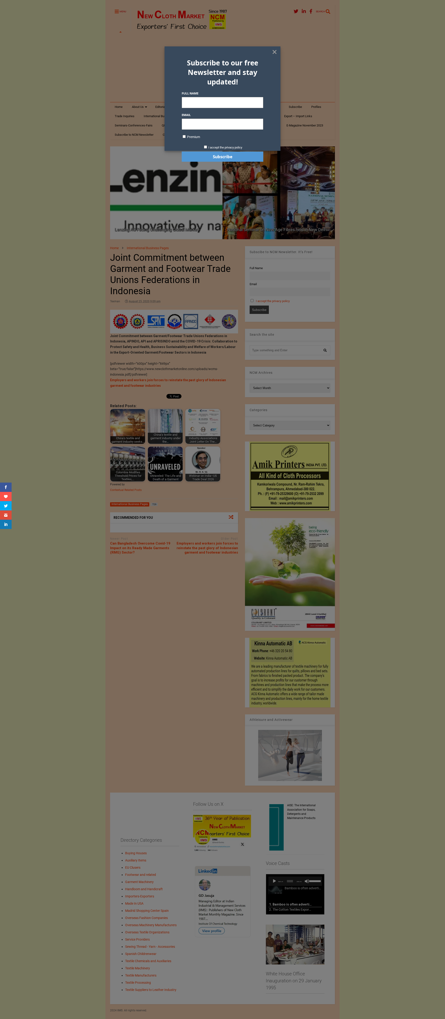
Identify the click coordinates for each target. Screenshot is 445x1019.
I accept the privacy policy (225, 147)
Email (186, 115)
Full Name (190, 93)
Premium (193, 137)
